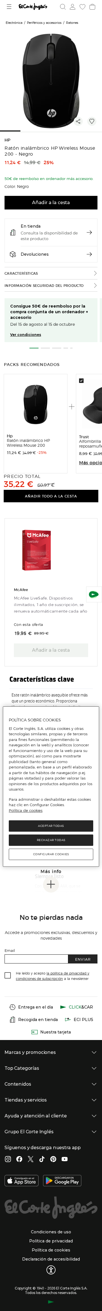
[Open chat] (94, 594)
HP (7, 140)
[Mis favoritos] (81, 7)
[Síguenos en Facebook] (19, 1160)
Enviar (83, 959)
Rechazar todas (51, 840)
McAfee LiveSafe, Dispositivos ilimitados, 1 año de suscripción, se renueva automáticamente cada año (51, 605)
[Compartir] (78, 121)
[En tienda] (89, 232)
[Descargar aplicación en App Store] (22, 1181)
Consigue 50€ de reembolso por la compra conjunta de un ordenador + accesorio (49, 312)
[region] (51, 786)
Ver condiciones (25, 334)
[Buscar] (63, 7)
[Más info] (51, 884)
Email (10, 950)
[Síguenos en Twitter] (30, 1160)
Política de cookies (25, 810)
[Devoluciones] (89, 254)
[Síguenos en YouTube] (64, 1160)
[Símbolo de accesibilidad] (51, 1269)
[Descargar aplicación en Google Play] (62, 1181)
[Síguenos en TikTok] (42, 1160)
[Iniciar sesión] (72, 7)
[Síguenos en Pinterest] (53, 1160)
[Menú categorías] (10, 7)
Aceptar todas (51, 826)
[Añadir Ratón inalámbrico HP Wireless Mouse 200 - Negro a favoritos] (91, 121)
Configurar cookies (51, 854)
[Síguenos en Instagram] (8, 1160)
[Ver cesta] (91, 7)
